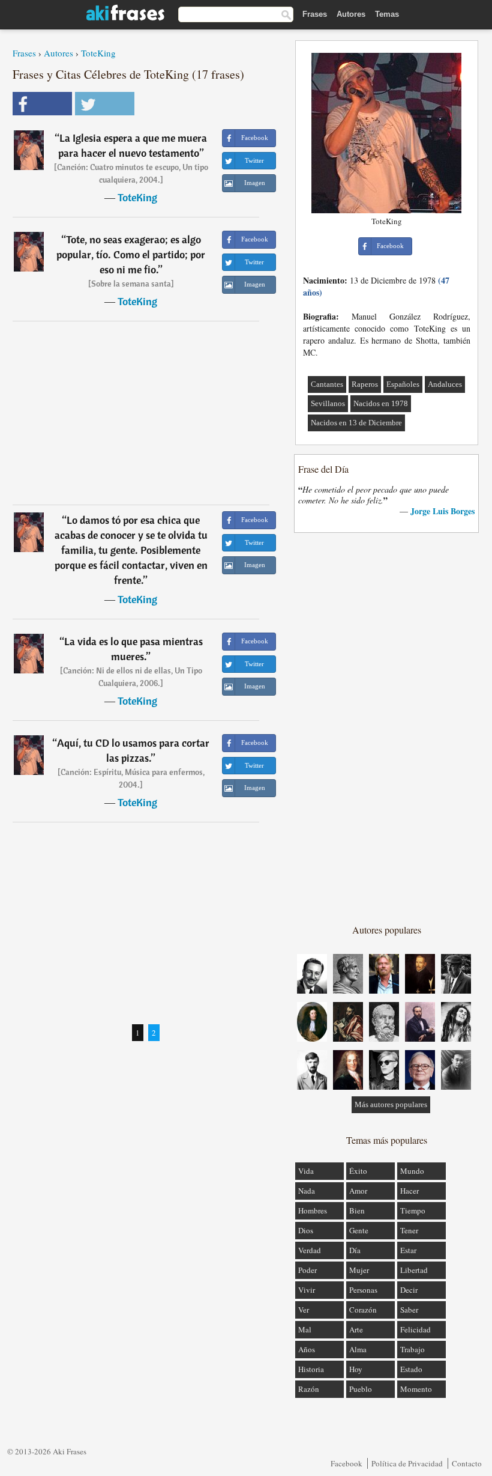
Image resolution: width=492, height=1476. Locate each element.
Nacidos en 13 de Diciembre (356, 422)
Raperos (365, 384)
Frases (314, 14)
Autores (351, 14)
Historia (311, 1369)
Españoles (402, 384)
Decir (409, 1289)
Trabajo (412, 1349)
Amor (358, 1190)
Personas (363, 1289)
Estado (411, 1369)
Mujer (359, 1270)
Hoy (355, 1369)
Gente (358, 1230)
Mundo (412, 1170)
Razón (308, 1388)
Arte (356, 1329)
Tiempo (412, 1210)
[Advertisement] (141, 413)
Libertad (414, 1270)
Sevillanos (328, 403)
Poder (307, 1270)
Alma (358, 1349)
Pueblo (360, 1388)
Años (306, 1349)
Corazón (363, 1309)
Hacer (409, 1190)
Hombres (312, 1210)
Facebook (346, 1463)
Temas (387, 14)
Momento (416, 1388)
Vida (306, 1170)
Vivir (306, 1289)
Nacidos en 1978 (380, 403)
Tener (409, 1230)
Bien (357, 1210)
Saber (409, 1309)
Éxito (358, 1170)
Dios (305, 1230)
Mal (304, 1329)
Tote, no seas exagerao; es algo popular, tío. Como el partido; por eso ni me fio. (130, 254)
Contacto (467, 1463)
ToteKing (98, 53)
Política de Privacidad (407, 1463)
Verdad (309, 1250)
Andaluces (445, 384)
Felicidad (415, 1329)
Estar (408, 1250)
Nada (306, 1190)
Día (355, 1250)
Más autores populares (391, 1104)
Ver (303, 1309)
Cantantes (327, 384)
